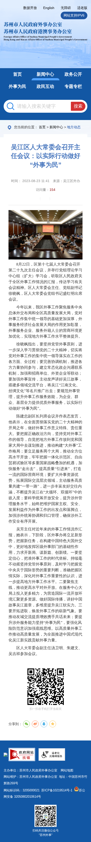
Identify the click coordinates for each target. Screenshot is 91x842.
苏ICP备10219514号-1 (56, 790)
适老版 (82, 8)
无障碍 (66, 8)
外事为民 (17, 86)
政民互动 (45, 86)
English (48, 8)
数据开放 (30, 8)
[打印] (36, 199)
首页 (42, 127)
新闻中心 (45, 74)
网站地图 (67, 770)
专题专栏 (73, 86)
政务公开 (73, 74)
